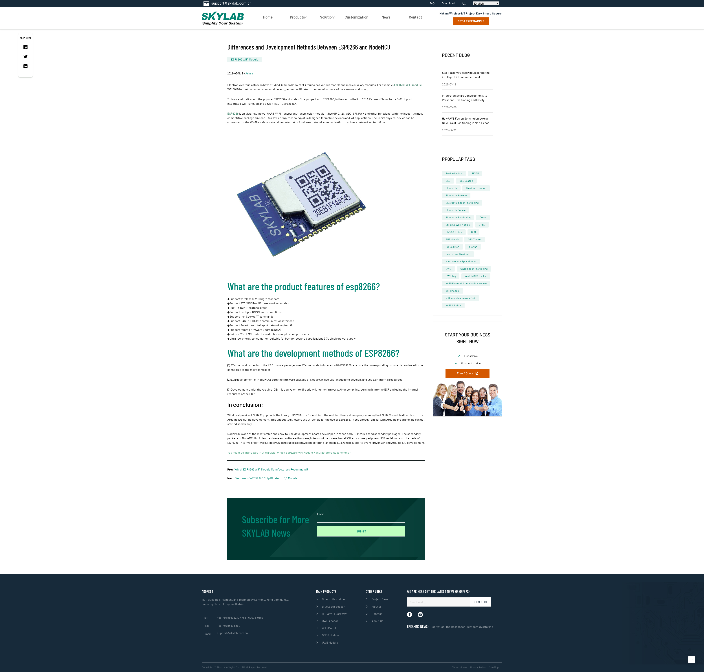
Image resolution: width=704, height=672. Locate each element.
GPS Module (452, 239)
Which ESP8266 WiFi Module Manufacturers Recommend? (314, 452)
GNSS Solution (454, 232)
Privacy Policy (477, 667)
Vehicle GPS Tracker (476, 276)
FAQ (432, 3)
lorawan (472, 246)
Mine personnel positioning (461, 261)
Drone (483, 217)
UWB (448, 268)
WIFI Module (452, 290)
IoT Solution (452, 246)
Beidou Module (454, 173)
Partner (376, 606)
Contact (415, 17)
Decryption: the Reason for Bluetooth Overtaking (461, 626)
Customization (356, 17)
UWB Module (330, 642)
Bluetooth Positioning (458, 217)
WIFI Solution (453, 305)
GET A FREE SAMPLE (471, 21)
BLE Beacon (466, 180)
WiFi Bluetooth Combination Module (466, 283)
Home (268, 17)
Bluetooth (451, 188)
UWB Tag (451, 276)
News (386, 17)
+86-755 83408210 (228, 617)
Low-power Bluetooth (458, 254)
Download (448, 3)
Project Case (380, 599)
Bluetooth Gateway (456, 195)
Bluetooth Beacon (476, 188)
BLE (448, 180)
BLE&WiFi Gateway (334, 613)
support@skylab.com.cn (232, 632)
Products (297, 17)
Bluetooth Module (455, 210)
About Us (377, 620)
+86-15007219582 (252, 617)
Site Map (494, 667)
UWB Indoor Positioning (473, 268)
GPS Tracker (474, 239)
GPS (473, 232)
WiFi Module (330, 628)
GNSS (482, 224)
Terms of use (459, 667)
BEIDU (475, 173)
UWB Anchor (330, 620)
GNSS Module (330, 635)
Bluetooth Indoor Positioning (462, 202)
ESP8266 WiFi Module (244, 59)
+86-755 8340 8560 (228, 625)
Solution (327, 17)
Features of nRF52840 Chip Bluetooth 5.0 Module (266, 478)
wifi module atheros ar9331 (461, 298)
